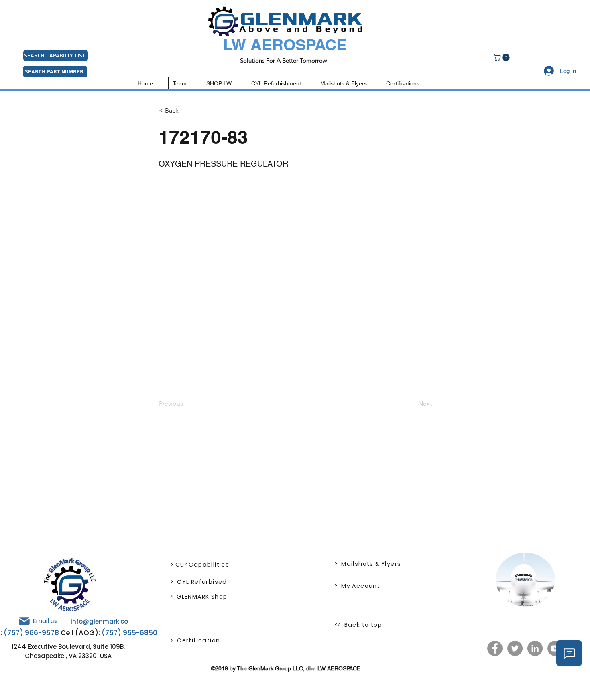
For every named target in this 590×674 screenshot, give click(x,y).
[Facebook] (495, 648)
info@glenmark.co (99, 621)
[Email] (24, 621)
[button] (502, 57)
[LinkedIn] (535, 648)
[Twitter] (515, 648)
